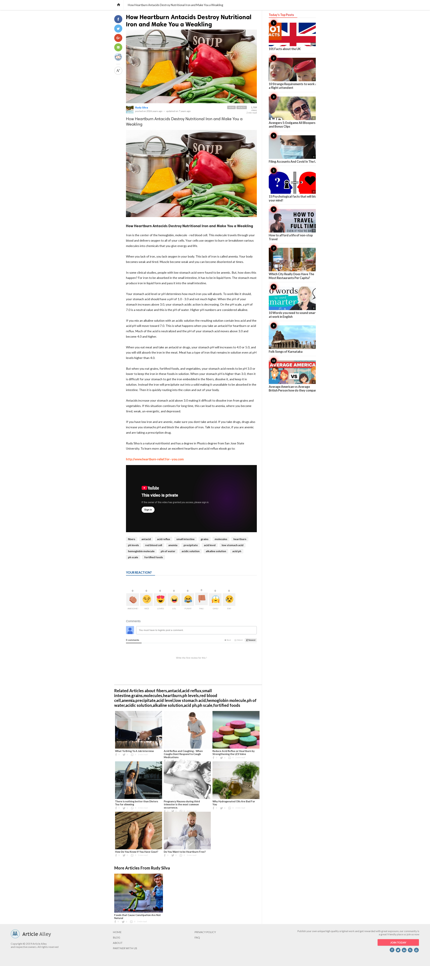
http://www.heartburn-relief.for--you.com (155, 459)
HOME (117, 932)
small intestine (185, 539)
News (231, 107)
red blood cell (153, 545)
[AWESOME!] (132, 599)
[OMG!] (215, 599)
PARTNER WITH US (125, 948)
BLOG (116, 937)
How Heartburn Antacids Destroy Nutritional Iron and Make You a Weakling (188, 20)
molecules (221, 539)
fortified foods (153, 557)
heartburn (239, 539)
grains (204, 539)
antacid (146, 539)
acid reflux (163, 539)
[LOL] (174, 599)
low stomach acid (232, 545)
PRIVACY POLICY (205, 932)
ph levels (133, 545)
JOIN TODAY (398, 942)
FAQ (197, 937)
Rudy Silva (141, 107)
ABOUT (118, 942)
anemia (172, 545)
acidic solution (191, 551)
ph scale (133, 557)
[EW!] (229, 599)
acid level (210, 545)
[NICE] (146, 599)
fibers (131, 539)
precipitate (191, 545)
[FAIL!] (201, 599)
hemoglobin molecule (141, 551)
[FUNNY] (187, 599)
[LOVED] (160, 599)
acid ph (236, 551)
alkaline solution (216, 551)
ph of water (168, 551)
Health (241, 107)
